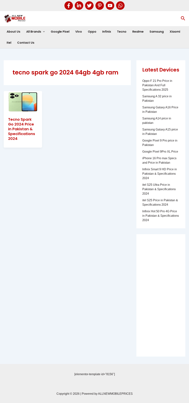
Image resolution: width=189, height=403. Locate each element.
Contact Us (25, 43)
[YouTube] (110, 5)
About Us (13, 31)
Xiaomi (175, 31)
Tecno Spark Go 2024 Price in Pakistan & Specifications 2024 (21, 129)
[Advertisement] (160, 295)
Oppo (92, 31)
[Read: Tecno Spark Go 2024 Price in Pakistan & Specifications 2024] (23, 101)
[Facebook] (68, 5)
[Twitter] (89, 5)
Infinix (106, 31)
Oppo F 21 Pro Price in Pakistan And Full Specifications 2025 (157, 85)
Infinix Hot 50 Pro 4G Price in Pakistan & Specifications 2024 (160, 216)
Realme (138, 31)
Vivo (78, 31)
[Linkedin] (79, 5)
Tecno (121, 31)
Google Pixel (60, 31)
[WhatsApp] (120, 5)
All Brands (33, 31)
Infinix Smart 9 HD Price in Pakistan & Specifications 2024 (159, 174)
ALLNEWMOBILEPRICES (115, 393)
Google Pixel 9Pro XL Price (160, 151)
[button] (183, 18)
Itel (9, 43)
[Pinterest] (99, 5)
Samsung (157, 31)
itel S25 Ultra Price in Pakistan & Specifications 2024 (159, 189)
